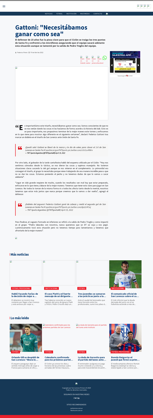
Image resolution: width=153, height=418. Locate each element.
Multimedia (85, 14)
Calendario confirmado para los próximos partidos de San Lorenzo (59, 358)
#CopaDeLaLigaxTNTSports (55, 150)
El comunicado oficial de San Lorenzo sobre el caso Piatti (125, 295)
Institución (71, 14)
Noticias (49, 14)
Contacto (97, 14)
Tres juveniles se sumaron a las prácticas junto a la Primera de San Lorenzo (91, 295)
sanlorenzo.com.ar (76, 408)
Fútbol (59, 14)
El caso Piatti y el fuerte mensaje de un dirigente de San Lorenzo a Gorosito (59, 295)
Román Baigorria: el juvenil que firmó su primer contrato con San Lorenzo (125, 358)
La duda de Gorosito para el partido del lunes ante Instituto (91, 358)
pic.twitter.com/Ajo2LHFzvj (79, 207)
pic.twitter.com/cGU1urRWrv (80, 150)
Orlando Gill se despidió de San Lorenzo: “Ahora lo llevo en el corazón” (25, 358)
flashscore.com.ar (76, 410)
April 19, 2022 (60, 153)
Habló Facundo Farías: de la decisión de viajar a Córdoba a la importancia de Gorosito (24, 295)
